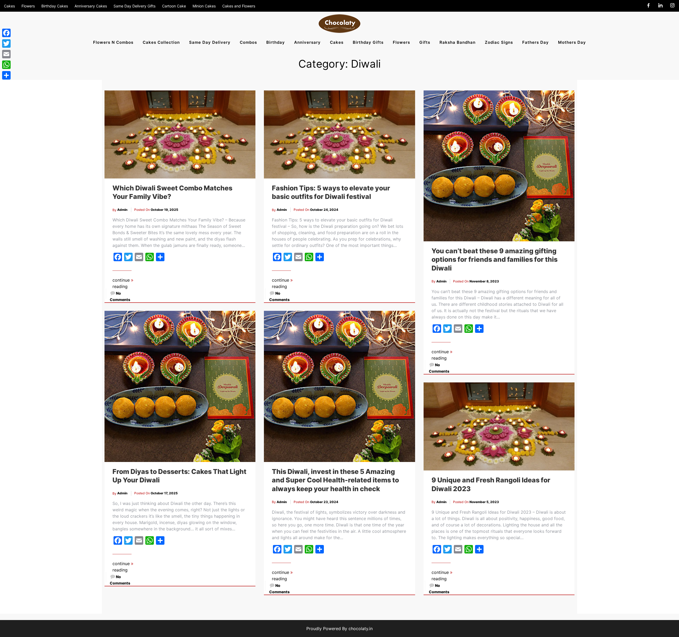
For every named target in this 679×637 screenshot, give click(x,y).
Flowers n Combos (113, 42)
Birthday (275, 42)
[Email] (6, 54)
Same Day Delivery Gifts (134, 6)
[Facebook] (6, 33)
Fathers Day (535, 42)
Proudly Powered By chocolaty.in (339, 628)
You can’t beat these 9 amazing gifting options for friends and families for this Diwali (495, 259)
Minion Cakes (204, 6)
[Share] (6, 75)
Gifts (424, 42)
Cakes (9, 6)
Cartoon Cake (174, 6)
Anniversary (307, 42)
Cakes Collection (161, 42)
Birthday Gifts (368, 42)
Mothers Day (572, 42)
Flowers (28, 6)
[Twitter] (6, 43)
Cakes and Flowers (238, 6)
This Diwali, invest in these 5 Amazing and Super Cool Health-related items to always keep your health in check (335, 480)
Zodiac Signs (499, 42)
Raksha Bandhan (457, 42)
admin (122, 210)
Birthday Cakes (54, 6)
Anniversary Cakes (91, 6)
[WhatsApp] (6, 64)
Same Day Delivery (209, 42)
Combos (248, 42)
